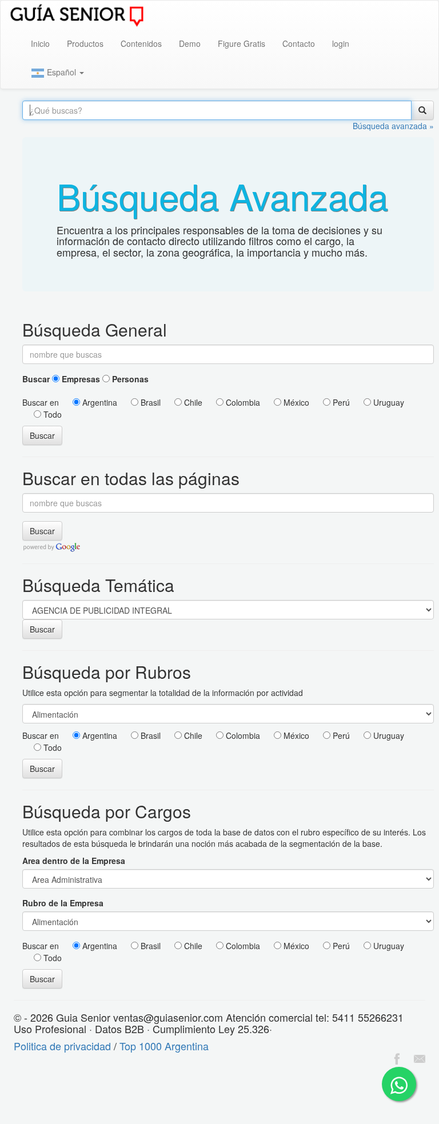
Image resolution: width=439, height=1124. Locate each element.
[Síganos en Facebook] (397, 1057)
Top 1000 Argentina (164, 1045)
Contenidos (141, 43)
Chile (192, 402)
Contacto (298, 43)
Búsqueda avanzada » (393, 125)
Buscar (36, 379)
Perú (340, 402)
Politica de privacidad (62, 1045)
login (340, 43)
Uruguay (387, 402)
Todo (51, 414)
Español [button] (61, 72)
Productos (85, 43)
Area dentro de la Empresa (73, 860)
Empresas (79, 379)
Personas (129, 379)
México (295, 402)
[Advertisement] (208, 1096)
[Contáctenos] (419, 1057)
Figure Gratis (241, 43)
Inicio (40, 43)
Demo (190, 43)
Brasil (149, 402)
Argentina (98, 402)
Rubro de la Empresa (62, 903)
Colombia (242, 402)
